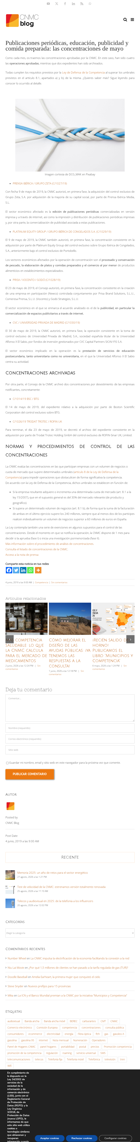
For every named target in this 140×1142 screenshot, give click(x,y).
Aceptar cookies (49, 1138)
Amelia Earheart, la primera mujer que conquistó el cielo (66, 977)
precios (95, 1046)
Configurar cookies (115, 1138)
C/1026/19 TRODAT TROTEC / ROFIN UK (37, 421)
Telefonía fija (55, 1059)
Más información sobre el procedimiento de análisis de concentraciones (49, 544)
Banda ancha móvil (54, 1021)
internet (43, 1040)
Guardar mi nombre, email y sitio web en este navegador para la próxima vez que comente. (65, 762)
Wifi (9, 1065)
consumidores (15, 1034)
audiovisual (13, 1021)
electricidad (53, 1034)
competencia (69, 1027)
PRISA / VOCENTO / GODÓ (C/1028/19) (36, 280)
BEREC (73, 1021)
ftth (98, 1034)
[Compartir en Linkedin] (23, 570)
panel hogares (48, 1046)
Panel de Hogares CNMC (21, 1046)
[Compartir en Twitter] (16, 570)
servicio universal (86, 1053)
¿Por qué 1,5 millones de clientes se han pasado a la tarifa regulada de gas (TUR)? (78, 967)
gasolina (12, 1040)
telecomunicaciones (18, 1059)
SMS (103, 1053)
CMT (103, 1021)
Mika (10, 995)
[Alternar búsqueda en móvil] (125, 19)
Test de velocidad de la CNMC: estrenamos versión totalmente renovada (61, 887)
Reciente (70, 857)
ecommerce (35, 1034)
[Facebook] (9, 570)
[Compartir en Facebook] (9, 570)
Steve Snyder (16, 986)
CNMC (114, 1021)
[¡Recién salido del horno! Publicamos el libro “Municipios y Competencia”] (113, 619)
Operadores (99, 1040)
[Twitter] (16, 570)
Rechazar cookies (81, 1138)
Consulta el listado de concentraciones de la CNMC (36, 549)
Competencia (41, 582)
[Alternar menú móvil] (133, 19)
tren (122, 1059)
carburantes (89, 1021)
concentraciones (91, 1027)
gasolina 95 (27, 1040)
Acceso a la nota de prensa (21, 554)
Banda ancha (32, 1021)
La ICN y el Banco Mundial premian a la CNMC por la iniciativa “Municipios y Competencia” (72, 995)
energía (69, 1034)
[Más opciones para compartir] (38, 570)
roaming (67, 1053)
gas (106, 1034)
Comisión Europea (47, 1027)
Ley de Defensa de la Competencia (83, 72)
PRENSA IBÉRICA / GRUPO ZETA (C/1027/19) (40, 183)
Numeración (80, 1040)
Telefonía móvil (75, 1059)
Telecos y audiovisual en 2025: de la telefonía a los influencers (55, 901)
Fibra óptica (84, 1034)
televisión (110, 1059)
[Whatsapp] (30, 570)
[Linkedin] (23, 570)
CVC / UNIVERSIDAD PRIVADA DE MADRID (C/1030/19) (46, 322)
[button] (9, 639)
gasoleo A (118, 1034)
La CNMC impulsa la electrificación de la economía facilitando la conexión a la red (80, 958)
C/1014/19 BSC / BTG (26, 399)
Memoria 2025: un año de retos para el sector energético (52, 872)
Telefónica (94, 1059)
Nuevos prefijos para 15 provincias (49, 986)
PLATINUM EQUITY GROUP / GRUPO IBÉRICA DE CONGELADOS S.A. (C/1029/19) (62, 231)
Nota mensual (61, 1040)
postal (82, 1046)
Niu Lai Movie (16, 967)
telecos (39, 1059)
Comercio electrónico (19, 1027)
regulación (52, 1053)
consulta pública (114, 1027)
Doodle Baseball (17, 977)
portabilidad (67, 1046)
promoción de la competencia (24, 1053)
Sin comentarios (59, 582)
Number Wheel (17, 958)
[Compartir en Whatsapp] (30, 570)
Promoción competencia (118, 1046)
